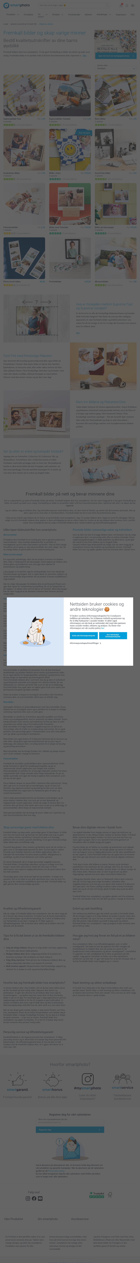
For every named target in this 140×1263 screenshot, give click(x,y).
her (102, 628)
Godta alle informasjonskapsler (83, 636)
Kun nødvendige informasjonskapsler (112, 636)
